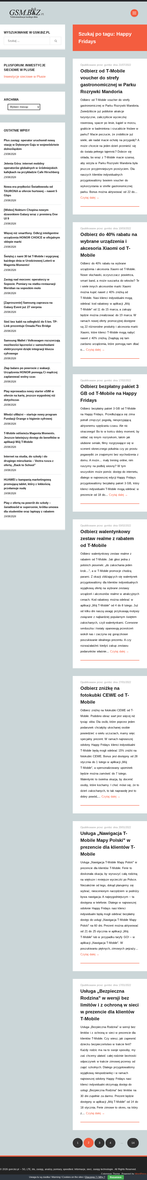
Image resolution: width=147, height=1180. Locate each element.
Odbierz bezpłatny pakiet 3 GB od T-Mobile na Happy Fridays (109, 393)
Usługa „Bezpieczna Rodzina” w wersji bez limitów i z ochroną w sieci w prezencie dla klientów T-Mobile (109, 1004)
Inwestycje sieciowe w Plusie (25, 76)
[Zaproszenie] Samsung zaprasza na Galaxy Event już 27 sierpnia (28, 305)
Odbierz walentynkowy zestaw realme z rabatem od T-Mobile (107, 538)
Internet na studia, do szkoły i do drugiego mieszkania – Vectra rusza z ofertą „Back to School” (29, 461)
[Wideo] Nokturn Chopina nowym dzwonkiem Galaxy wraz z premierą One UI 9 (31, 214)
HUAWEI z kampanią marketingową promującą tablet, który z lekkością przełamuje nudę (27, 484)
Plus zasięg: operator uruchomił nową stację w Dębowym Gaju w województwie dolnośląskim (31, 144)
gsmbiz (108, 64)
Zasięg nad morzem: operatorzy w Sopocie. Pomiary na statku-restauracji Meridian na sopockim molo (30, 284)
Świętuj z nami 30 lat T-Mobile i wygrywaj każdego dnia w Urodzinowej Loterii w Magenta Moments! (31, 260)
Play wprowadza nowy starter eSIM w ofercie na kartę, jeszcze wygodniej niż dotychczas (29, 395)
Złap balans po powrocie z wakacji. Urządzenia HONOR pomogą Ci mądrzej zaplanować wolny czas (30, 372)
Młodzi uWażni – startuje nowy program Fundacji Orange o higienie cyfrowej (30, 416)
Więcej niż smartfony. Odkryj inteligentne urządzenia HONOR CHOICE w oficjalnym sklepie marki (32, 237)
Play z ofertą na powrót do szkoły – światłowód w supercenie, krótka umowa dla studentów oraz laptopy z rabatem (31, 507)
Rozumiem (116, 1177)
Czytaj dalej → (89, 197)
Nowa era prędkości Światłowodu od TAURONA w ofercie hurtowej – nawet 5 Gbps (30, 191)
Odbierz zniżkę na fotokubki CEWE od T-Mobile (104, 695)
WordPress (140, 1174)
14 (133, 1142)
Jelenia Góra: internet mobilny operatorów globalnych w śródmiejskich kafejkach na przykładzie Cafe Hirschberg (31, 168)
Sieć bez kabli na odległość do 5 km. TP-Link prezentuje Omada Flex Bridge (30, 324)
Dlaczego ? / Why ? (95, 1177)
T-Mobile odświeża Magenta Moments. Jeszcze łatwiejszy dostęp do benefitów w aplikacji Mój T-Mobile (32, 437)
